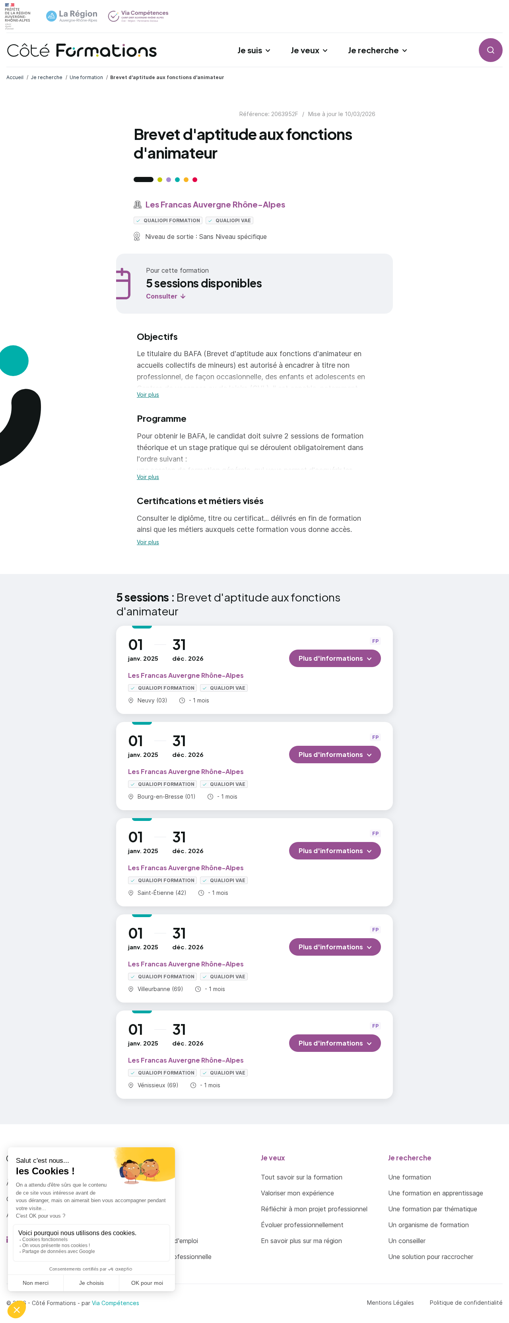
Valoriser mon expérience (297, 1193)
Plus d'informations (331, 658)
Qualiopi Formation (171, 220)
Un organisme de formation (428, 1225)
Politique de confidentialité (466, 1302)
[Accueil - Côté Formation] (81, 50)
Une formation (409, 1177)
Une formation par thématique (432, 1209)
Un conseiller (406, 1241)
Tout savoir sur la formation (301, 1177)
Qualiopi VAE (232, 220)
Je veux (305, 50)
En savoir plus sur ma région (301, 1241)
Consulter (161, 296)
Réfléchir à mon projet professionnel (314, 1209)
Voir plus (148, 395)
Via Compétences (115, 1303)
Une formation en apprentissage (435, 1193)
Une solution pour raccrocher (430, 1257)
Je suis (249, 50)
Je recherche (373, 50)
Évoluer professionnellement (302, 1225)
